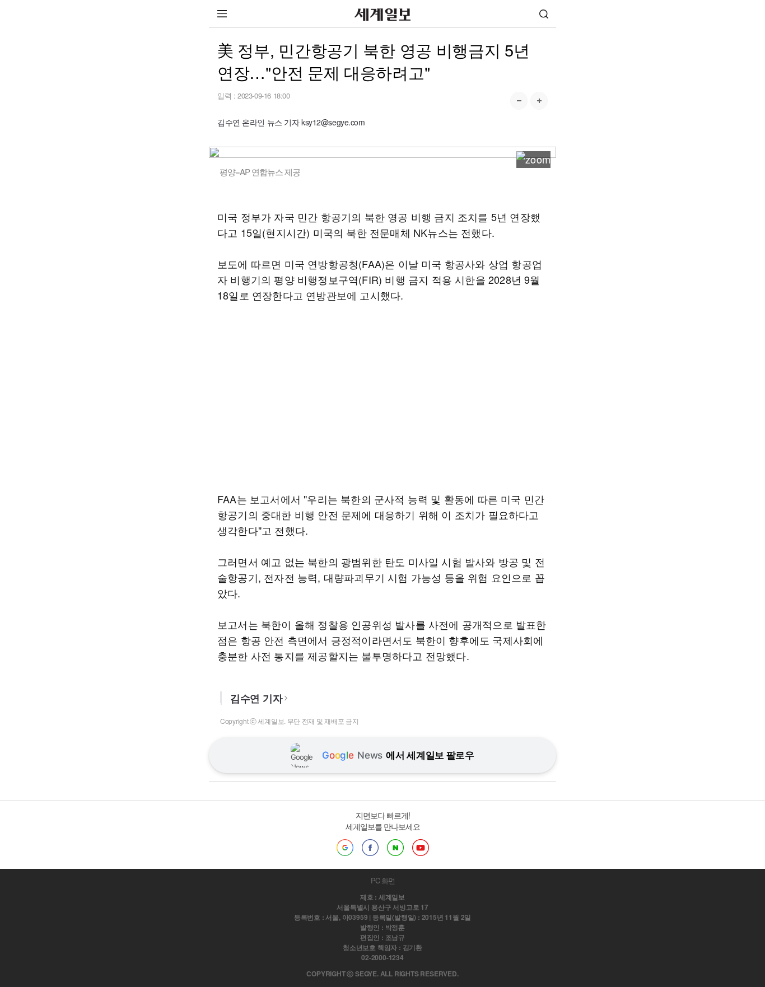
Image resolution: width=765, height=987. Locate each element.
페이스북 (370, 847)
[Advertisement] (382, 397)
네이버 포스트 (395, 847)
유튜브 (420, 847)
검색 (543, 13)
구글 (345, 847)
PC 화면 (383, 880)
